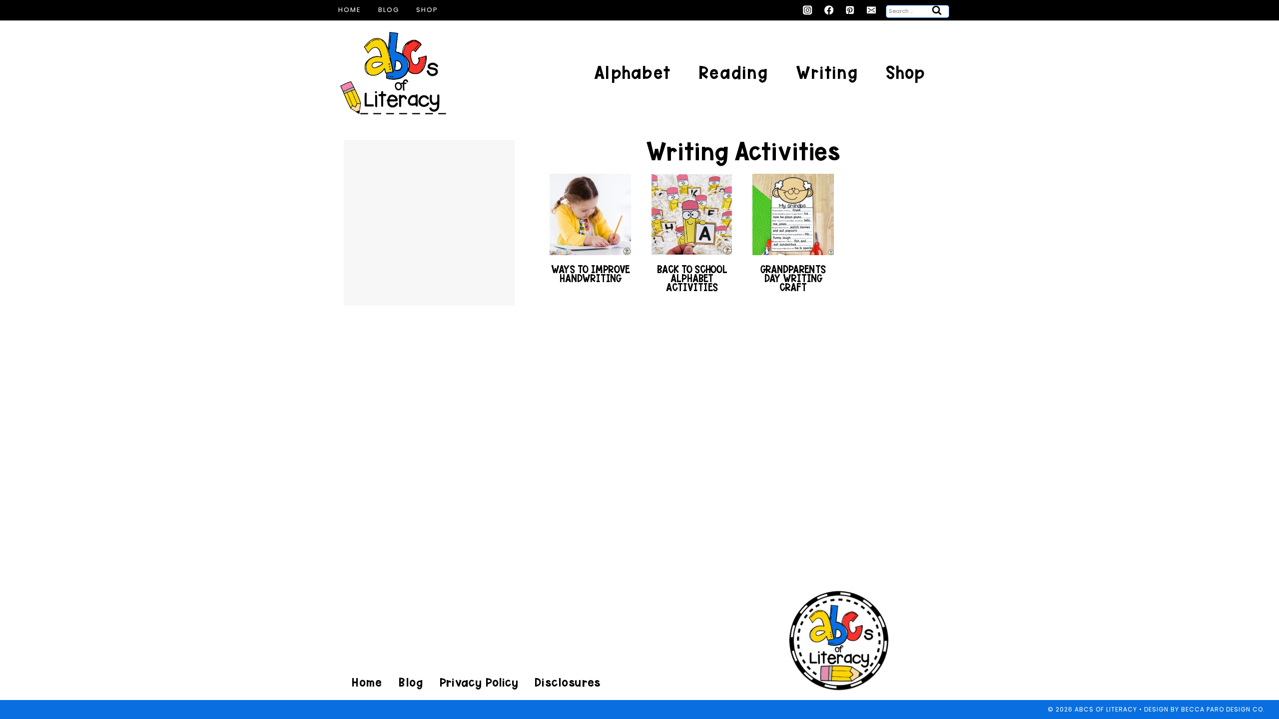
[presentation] (590, 214)
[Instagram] (807, 10)
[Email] (871, 10)
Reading (733, 72)
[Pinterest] (850, 10)
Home (349, 9)
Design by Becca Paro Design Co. (1204, 709)
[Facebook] (829, 10)
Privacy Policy (478, 682)
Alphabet (632, 72)
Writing (827, 72)
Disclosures (567, 682)
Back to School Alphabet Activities (692, 278)
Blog (388, 9)
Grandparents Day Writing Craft (793, 278)
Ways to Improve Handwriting (590, 274)
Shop (427, 9)
